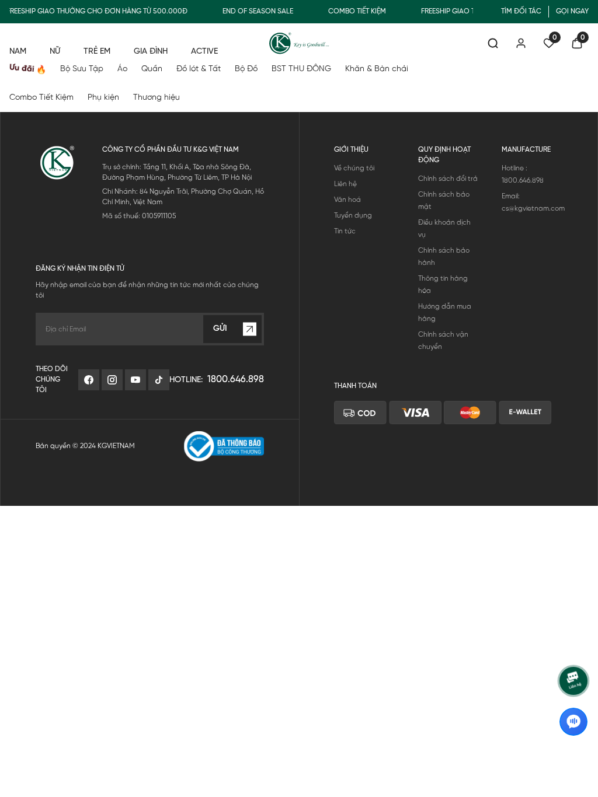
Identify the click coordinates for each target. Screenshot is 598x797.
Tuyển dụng (353, 215)
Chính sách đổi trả (448, 179)
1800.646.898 (235, 379)
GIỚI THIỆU (351, 149)
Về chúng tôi (354, 168)
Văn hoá (347, 200)
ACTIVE (204, 51)
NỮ (55, 51)
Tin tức (345, 231)
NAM (17, 51)
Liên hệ (345, 184)
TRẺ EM (97, 51)
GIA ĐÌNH (151, 51)
